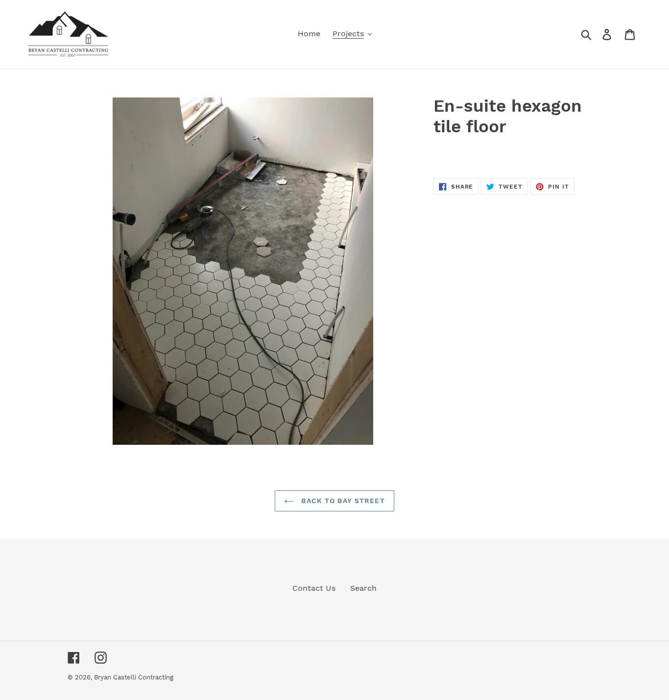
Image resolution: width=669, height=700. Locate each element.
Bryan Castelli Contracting (133, 677)
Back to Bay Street (341, 501)
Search (363, 588)
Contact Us (313, 588)
